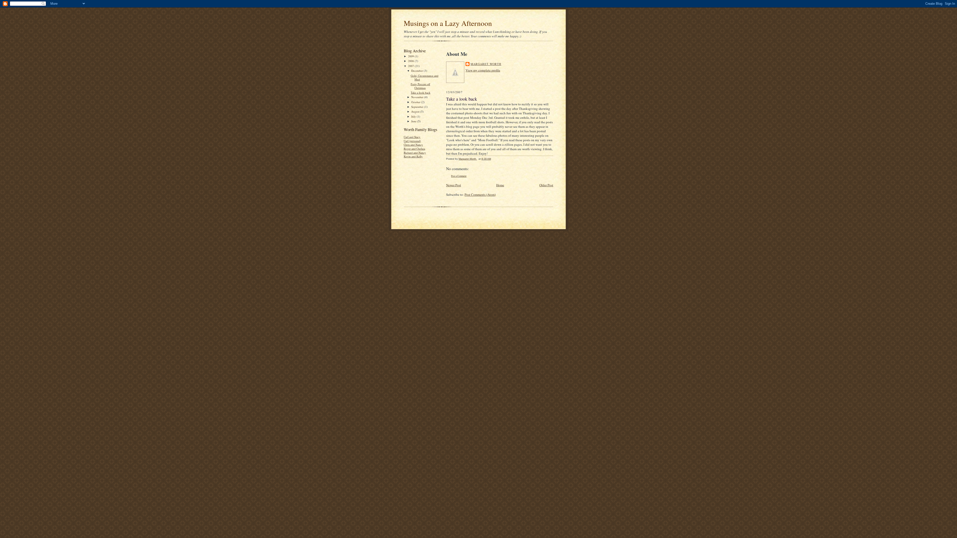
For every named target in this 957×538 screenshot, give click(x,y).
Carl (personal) (412, 141)
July (414, 116)
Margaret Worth (486, 64)
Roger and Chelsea (414, 148)
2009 (411, 56)
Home (500, 185)
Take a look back (420, 92)
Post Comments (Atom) (480, 194)
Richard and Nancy (415, 152)
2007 (411, 66)
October (416, 102)
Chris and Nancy (413, 144)
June (414, 121)
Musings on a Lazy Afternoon (448, 23)
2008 (411, 61)
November (417, 97)
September (417, 107)
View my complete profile (483, 70)
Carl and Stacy (412, 137)
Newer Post (453, 185)
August (415, 111)
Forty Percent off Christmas (420, 86)
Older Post (546, 185)
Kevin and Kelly (413, 156)
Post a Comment (459, 176)
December (417, 70)
